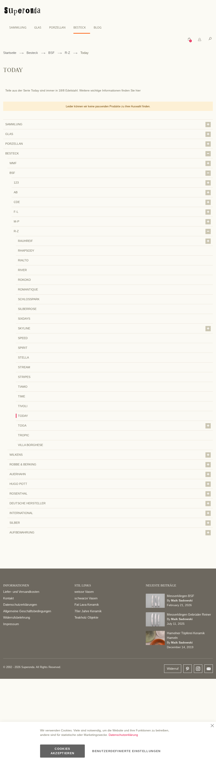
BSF (51, 53)
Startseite (9, 53)
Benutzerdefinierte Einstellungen (126, 751)
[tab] (199, 39)
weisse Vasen (84, 591)
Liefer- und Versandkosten (21, 591)
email (208, 668)
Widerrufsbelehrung (16, 617)
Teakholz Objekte (86, 617)
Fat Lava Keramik (86, 604)
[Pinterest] (187, 669)
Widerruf (172, 668)
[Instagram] (198, 668)
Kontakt (8, 598)
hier (138, 90)
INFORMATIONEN (16, 585)
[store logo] (22, 11)
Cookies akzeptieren (62, 751)
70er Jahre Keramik (88, 611)
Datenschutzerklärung (123, 734)
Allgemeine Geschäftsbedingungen (27, 611)
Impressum (11, 624)
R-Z (67, 53)
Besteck (32, 53)
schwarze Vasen (85, 598)
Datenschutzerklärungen (20, 604)
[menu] (108, 28)
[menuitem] (20, 27)
